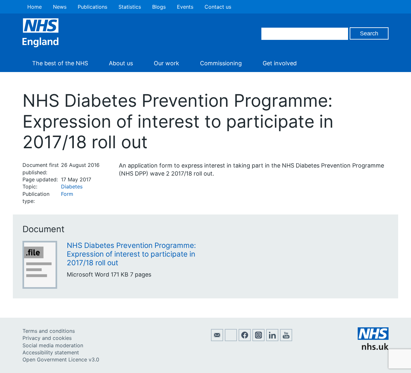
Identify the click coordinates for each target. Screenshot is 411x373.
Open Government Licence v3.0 (60, 359)
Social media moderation (52, 345)
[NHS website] (373, 348)
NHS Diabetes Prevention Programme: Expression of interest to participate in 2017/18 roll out (131, 254)
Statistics (129, 7)
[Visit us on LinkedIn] (272, 339)
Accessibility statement (50, 352)
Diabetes (72, 186)
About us (121, 63)
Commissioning (221, 63)
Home (34, 7)
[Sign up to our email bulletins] (217, 339)
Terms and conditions (48, 331)
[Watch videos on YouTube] (286, 339)
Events (185, 7)
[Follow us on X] (231, 339)
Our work (166, 63)
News (59, 7)
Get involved (280, 63)
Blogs (159, 7)
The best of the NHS (60, 63)
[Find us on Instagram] (258, 339)
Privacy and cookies (47, 338)
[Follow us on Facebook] (245, 339)
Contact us (218, 7)
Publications (92, 7)
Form (67, 194)
